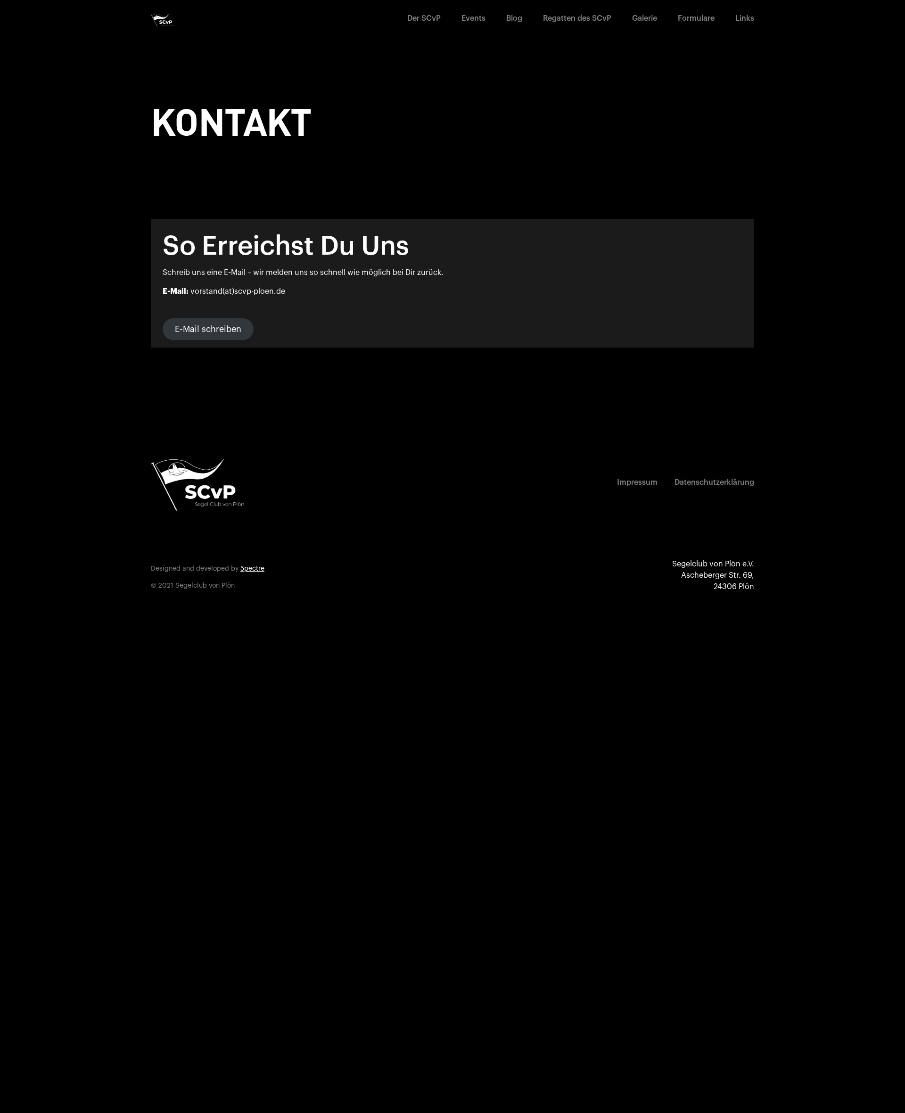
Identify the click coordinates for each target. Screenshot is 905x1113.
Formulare (696, 18)
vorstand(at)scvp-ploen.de (237, 291)
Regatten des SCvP (577, 18)
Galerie (644, 18)
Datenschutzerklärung (714, 482)
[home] (162, 20)
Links (744, 18)
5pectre (252, 568)
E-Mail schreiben (208, 329)
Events (473, 18)
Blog (514, 18)
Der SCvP (424, 18)
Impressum (637, 482)
